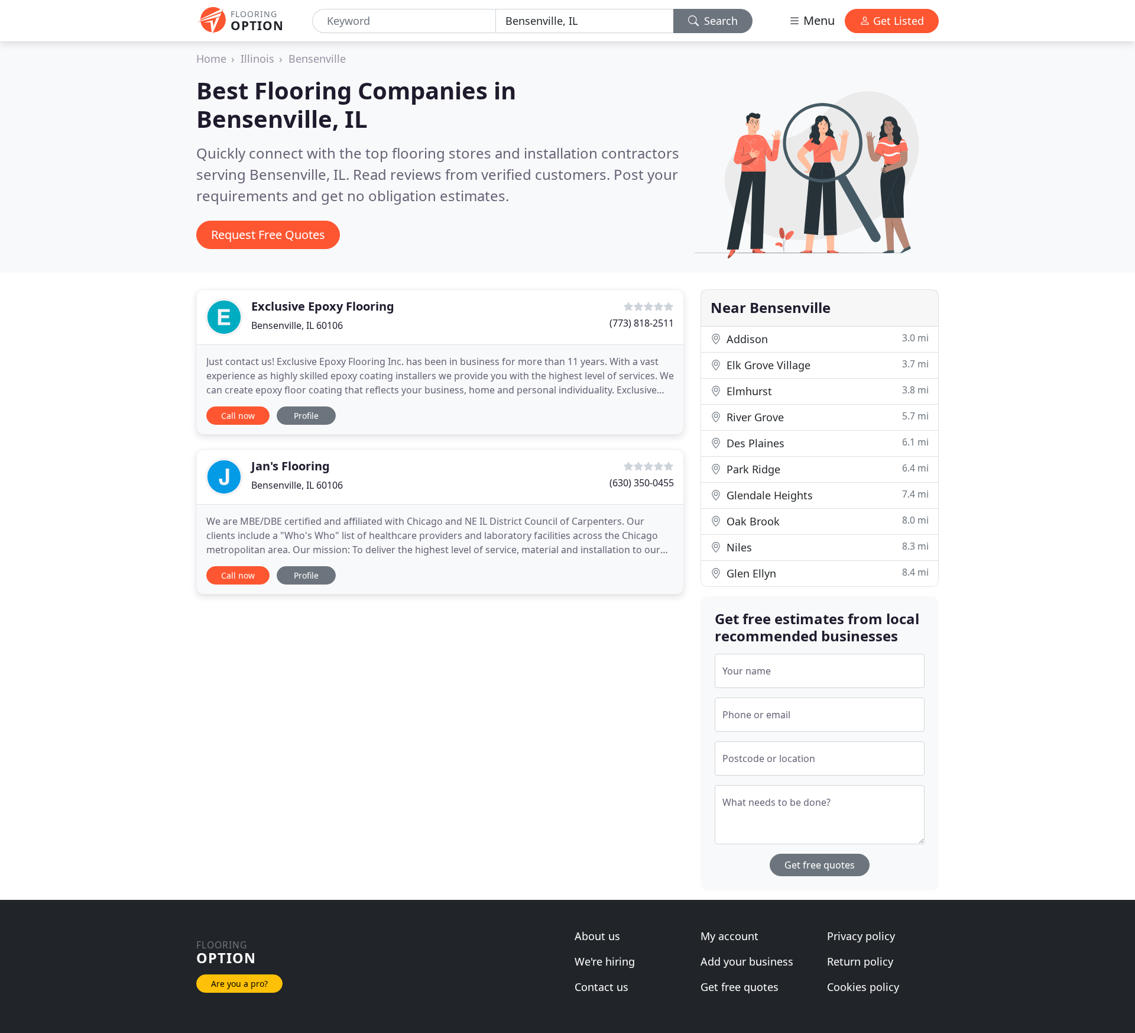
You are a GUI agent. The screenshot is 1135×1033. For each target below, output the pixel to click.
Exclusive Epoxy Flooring (322, 306)
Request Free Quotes (268, 235)
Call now (238, 415)
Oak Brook (826, 521)
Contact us (601, 987)
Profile (306, 415)
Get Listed (897, 21)
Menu (817, 20)
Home (211, 58)
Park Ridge (826, 468)
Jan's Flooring (290, 466)
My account (729, 936)
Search (719, 21)
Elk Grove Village (826, 364)
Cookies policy (863, 987)
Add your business (747, 961)
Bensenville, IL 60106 (297, 325)
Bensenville (317, 58)
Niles (826, 547)
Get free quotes (819, 864)
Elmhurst (826, 390)
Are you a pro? (239, 983)
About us (597, 936)
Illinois (257, 58)
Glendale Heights (826, 495)
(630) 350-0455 (641, 482)
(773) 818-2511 (641, 323)
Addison (826, 338)
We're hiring (605, 961)
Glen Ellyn (826, 573)
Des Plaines (826, 442)
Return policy (860, 961)
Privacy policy (861, 936)
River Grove (826, 416)
